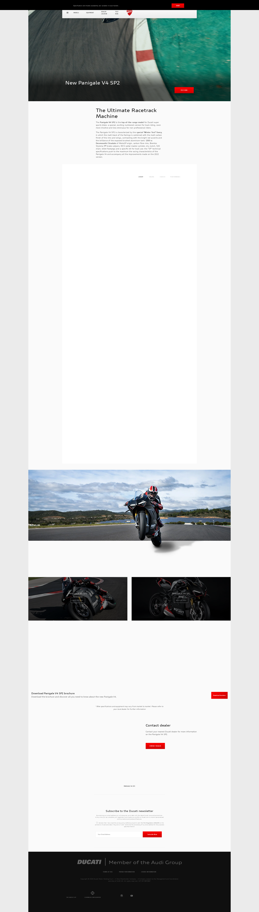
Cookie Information (148, 872)
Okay (178, 6)
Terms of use (108, 872)
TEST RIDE (116, 13)
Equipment (90, 13)
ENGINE (151, 177)
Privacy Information (127, 872)
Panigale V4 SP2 (129, 786)
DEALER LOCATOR (104, 13)
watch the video (78, 600)
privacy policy (121, 823)
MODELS (76, 13)
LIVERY (141, 177)
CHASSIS (163, 177)
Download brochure (219, 695)
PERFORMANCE (175, 177)
